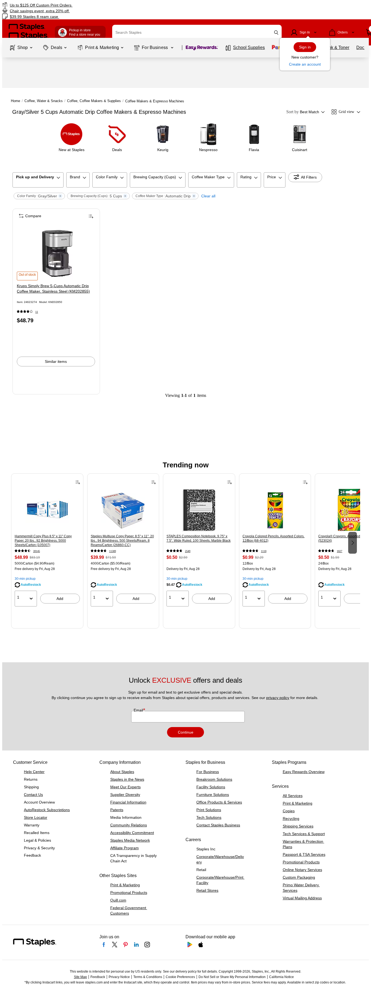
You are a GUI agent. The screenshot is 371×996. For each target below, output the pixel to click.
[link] (63, 5)
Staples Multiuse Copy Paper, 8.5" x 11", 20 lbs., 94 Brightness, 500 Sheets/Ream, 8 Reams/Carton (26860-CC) (122, 540)
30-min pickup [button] (25, 579)
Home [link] (15, 101)
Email (139, 710)
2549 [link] (187, 551)
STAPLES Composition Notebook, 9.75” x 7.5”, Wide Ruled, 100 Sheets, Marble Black (198, 538)
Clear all (208, 196)
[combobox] (197, 32)
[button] (276, 32)
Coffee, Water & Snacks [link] (43, 101)
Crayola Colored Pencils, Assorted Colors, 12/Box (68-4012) (273, 538)
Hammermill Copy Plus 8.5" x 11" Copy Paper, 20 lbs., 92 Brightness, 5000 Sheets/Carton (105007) (43, 540)
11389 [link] (112, 551)
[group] (47, 542)
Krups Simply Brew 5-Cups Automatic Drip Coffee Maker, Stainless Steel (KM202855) (53, 288)
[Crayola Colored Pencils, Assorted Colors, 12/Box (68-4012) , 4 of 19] (275, 510)
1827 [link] (339, 551)
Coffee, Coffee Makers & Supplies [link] (94, 101)
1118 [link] (263, 551)
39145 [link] (36, 551)
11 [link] (36, 311)
